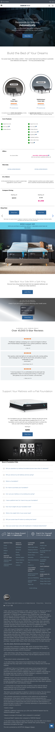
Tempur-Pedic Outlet (45, 581)
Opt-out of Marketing (33, 577)
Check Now (27, 317)
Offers (41, 554)
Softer (5, 553)
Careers (42, 569)
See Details (27, 227)
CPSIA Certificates (44, 557)
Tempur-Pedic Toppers (45, 583)
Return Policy (31, 554)
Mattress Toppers (20, 557)
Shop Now (28, 36)
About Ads (30, 584)
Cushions (18, 565)
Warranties (30, 557)
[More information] (9, 126)
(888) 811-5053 (18, 535)
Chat (8, 535)
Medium (6, 550)
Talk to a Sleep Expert (16, 533)
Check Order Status (33, 547)
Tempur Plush (19, 562)
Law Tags (42, 548)
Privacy (27, 727)
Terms (32, 727)
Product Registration (33, 552)
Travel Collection (20, 560)
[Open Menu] (1, 6)
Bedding (18, 554)
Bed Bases (18, 549)
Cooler (5, 545)
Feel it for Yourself (44, 533)
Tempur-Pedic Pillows (45, 578)
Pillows (17, 552)
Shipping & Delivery (33, 549)
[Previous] (2, 216)
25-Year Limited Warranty (14, 169)
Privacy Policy (39, 603)
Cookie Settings (33, 588)
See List (48, 535)
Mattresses (18, 547)
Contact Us (31, 565)
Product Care (43, 545)
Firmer (5, 548)
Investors (42, 571)
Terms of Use (48, 603)
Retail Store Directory (33, 560)
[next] (52, 216)
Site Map (42, 563)
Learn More (27, 292)
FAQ (29, 562)
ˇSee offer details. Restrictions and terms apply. (17, 644)
